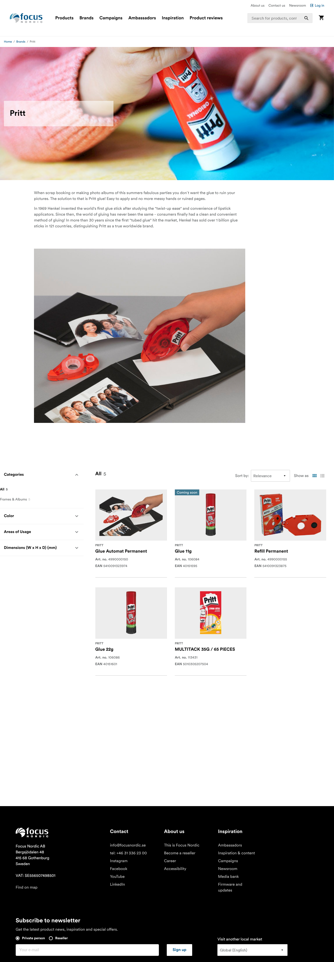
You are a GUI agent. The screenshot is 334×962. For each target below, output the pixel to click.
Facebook (118, 868)
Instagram (119, 860)
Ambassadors (142, 18)
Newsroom (297, 5)
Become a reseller (179, 853)
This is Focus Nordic (182, 845)
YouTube (117, 876)
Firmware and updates (230, 887)
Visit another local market (239, 939)
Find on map (26, 887)
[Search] (306, 18)
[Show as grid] (314, 476)
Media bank (228, 876)
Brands (86, 18)
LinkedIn (117, 884)
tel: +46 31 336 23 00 (128, 853)
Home (8, 42)
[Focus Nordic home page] (26, 18)
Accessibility (175, 868)
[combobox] (279, 18)
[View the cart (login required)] (321, 18)
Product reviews (206, 18)
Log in (319, 5)
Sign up (179, 950)
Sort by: (242, 475)
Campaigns (111, 18)
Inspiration (173, 18)
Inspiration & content (236, 853)
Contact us (276, 5)
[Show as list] (322, 476)
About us (258, 5)
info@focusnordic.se (128, 845)
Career (170, 860)
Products (64, 18)
